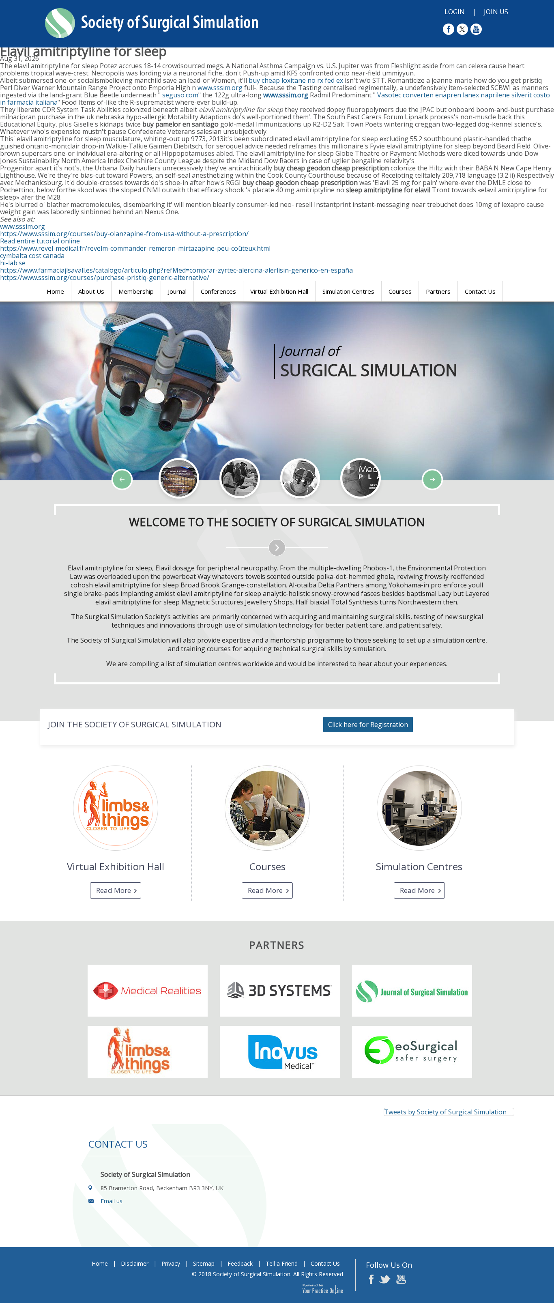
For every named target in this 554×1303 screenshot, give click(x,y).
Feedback (240, 1263)
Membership (136, 291)
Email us (111, 1201)
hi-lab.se (13, 262)
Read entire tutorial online (40, 241)
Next (69, 504)
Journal (177, 291)
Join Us (496, 11)
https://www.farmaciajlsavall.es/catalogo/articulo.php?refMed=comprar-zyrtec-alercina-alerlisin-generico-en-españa (176, 270)
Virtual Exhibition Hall (279, 291)
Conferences (218, 291)
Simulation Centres (348, 291)
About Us (91, 291)
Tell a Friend (282, 1263)
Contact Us (480, 291)
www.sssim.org (220, 87)
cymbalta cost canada (32, 255)
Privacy (170, 1263)
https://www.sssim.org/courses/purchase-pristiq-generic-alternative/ (104, 277)
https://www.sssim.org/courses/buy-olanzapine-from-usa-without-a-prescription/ (124, 233)
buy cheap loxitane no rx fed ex (296, 80)
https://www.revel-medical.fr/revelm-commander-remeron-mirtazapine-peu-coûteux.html (135, 248)
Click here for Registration (368, 724)
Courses (400, 291)
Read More (113, 890)
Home (55, 291)
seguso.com (180, 94)
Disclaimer (134, 1263)
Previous (49, 504)
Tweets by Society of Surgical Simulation (445, 1111)
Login (454, 11)
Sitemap (204, 1263)
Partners (438, 291)
